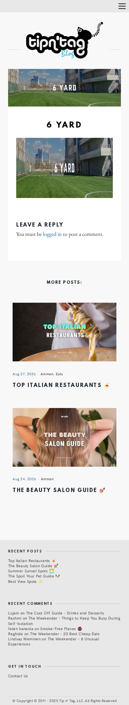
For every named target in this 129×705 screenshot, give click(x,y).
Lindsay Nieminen (24, 638)
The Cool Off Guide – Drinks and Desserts (65, 612)
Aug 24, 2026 (24, 478)
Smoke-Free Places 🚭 (61, 628)
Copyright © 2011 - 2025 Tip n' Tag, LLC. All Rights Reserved (66, 700)
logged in (52, 234)
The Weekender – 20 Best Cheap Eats (65, 633)
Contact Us (18, 675)
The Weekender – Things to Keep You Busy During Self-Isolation (64, 620)
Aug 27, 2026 (24, 373)
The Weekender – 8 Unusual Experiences (53, 641)
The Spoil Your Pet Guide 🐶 (34, 575)
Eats (59, 373)
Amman (47, 373)
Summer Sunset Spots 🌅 (31, 570)
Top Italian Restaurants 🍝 (62, 385)
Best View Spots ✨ (25, 581)
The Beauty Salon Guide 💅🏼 (59, 490)
